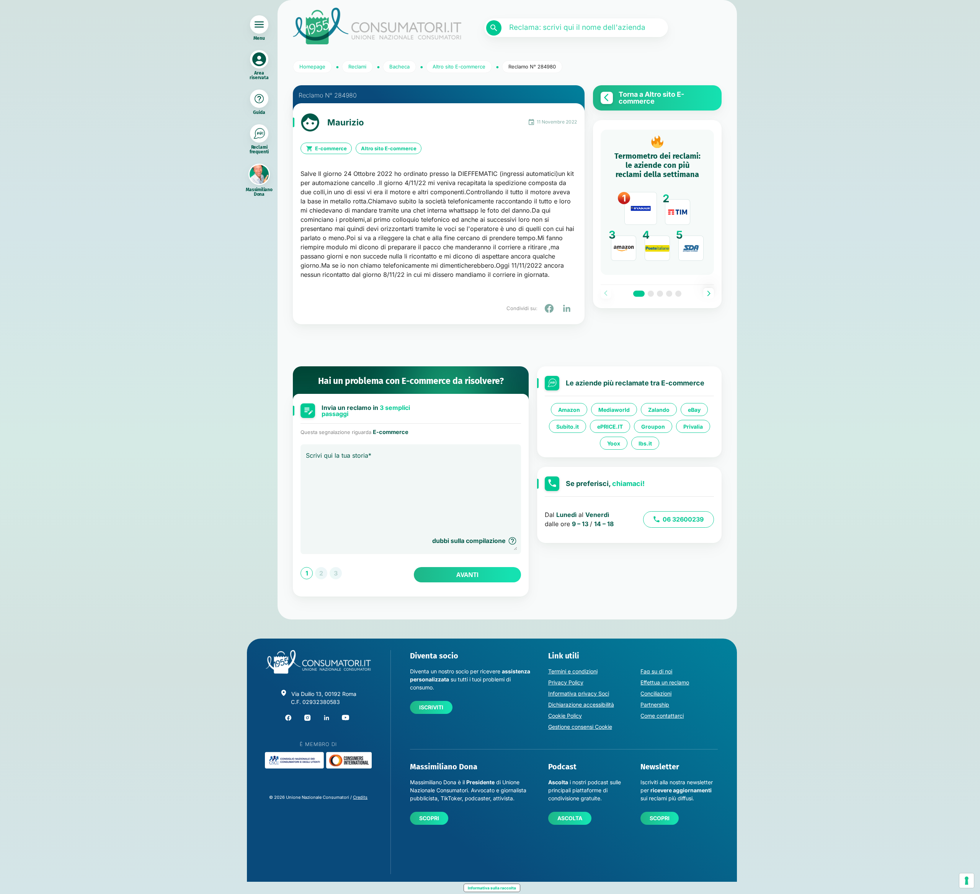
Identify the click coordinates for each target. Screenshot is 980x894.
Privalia (693, 426)
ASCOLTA (569, 818)
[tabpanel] (657, 202)
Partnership (654, 704)
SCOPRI (429, 818)
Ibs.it (645, 443)
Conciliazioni (655, 693)
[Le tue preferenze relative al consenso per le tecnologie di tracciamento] (966, 880)
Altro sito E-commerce (388, 148)
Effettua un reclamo (664, 682)
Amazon (569, 409)
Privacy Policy (565, 682)
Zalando (659, 409)
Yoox (613, 443)
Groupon (653, 426)
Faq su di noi (656, 671)
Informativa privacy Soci (578, 693)
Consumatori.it (377, 26)
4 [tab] (669, 294)
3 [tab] (660, 294)
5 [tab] (678, 294)
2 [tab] (651, 294)
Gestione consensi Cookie (580, 726)
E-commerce (331, 148)
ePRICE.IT (610, 426)
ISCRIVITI (431, 707)
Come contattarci (662, 715)
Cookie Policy (565, 715)
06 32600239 (683, 519)
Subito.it (567, 426)
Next (708, 293)
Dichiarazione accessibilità (581, 704)
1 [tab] (639, 294)
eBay (694, 409)
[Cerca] (493, 28)
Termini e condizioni (573, 671)
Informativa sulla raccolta (492, 888)
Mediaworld (614, 409)
